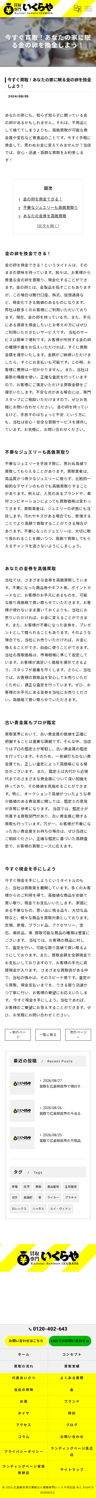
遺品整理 (53, 1186)
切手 (15, 1197)
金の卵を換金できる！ (43, 199)
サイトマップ (72, 1470)
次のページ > (78, 1034)
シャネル (38, 1208)
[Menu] (88, 8)
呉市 (27, 1186)
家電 (15, 1186)
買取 (38, 1186)
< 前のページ (18, 1034)
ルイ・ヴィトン (60, 1208)
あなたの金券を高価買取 (44, 216)
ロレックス (19, 1208)
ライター (53, 1197)
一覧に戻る (48, 1035)
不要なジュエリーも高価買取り (50, 207)
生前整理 (71, 1186)
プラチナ (71, 1197)
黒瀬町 (28, 1197)
